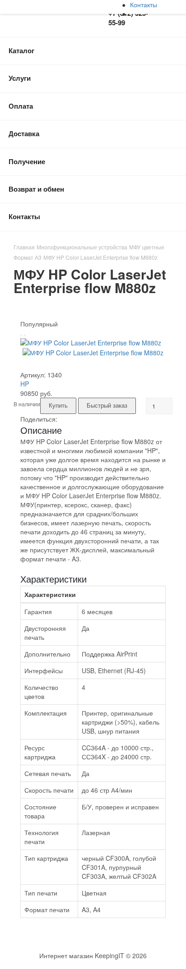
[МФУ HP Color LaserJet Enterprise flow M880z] (90, 341)
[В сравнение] (25, 335)
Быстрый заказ (107, 405)
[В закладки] (21, 335)
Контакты (143, 4)
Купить (58, 405)
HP (24, 383)
